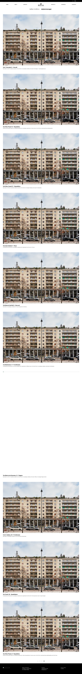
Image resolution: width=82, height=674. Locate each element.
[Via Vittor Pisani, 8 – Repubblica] (41, 626)
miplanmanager (46, 9)
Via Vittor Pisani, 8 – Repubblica (11, 654)
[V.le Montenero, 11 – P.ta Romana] (41, 337)
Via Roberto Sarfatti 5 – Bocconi (11, 305)
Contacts (43, 667)
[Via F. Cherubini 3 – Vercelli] (41, 39)
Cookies (62, 668)
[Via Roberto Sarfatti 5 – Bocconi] (41, 277)
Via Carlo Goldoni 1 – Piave (10, 246)
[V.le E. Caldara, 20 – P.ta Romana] (41, 507)
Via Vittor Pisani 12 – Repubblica (11, 126)
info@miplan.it (44, 669)
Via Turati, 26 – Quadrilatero (10, 594)
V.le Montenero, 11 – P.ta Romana (11, 364)
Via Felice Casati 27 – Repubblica (11, 186)
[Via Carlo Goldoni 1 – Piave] (41, 218)
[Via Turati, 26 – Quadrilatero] (41, 566)
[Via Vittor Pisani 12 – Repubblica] (41, 99)
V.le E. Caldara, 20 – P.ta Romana (11, 535)
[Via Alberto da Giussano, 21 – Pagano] (41, 422)
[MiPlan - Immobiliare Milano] (41, 4)
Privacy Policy (63, 667)
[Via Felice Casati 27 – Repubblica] (41, 158)
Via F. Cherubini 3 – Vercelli (10, 67)
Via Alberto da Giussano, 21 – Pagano (13, 475)
